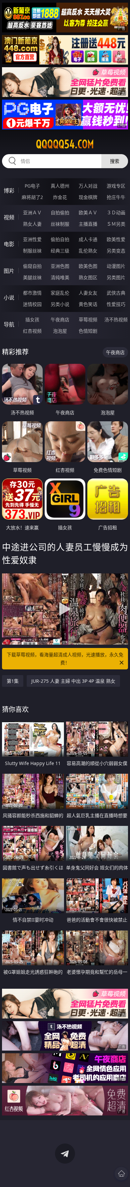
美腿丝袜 (32, 277)
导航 (9, 324)
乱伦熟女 (88, 250)
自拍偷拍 (60, 212)
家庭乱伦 (60, 293)
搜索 (114, 161)
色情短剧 (88, 331)
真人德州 (60, 186)
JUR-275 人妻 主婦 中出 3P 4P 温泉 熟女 (73, 681)
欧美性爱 (116, 239)
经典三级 (60, 250)
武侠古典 (116, 293)
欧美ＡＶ (88, 212)
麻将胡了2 (32, 197)
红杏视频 (32, 331)
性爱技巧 (116, 304)
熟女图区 (88, 277)
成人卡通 (88, 239)
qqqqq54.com (65, 144)
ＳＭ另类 (116, 224)
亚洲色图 (60, 266)
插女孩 (32, 319)
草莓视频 (88, 319)
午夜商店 (60, 319)
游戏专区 (116, 186)
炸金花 (60, 197)
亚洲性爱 (32, 239)
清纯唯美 (60, 277)
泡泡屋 (60, 331)
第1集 (13, 681)
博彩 (9, 190)
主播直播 (88, 224)
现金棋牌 (88, 197)
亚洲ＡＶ (32, 212)
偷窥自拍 (32, 266)
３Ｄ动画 (116, 212)
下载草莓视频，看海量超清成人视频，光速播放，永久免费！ (65, 658)
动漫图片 (116, 266)
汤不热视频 (116, 319)
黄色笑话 (88, 304)
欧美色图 (88, 266)
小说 (9, 297)
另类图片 (116, 277)
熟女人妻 (32, 224)
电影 (9, 244)
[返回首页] (121, 1173)
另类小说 (60, 304)
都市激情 (32, 293)
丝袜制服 (60, 224)
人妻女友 (88, 293)
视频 (9, 217)
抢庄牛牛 (116, 197)
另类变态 (116, 250)
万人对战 (88, 186)
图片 (9, 271)
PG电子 (32, 186)
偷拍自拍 (60, 239)
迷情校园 (32, 304)
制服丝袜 (32, 250)
